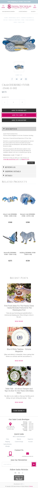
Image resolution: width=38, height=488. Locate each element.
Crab (22, 20)
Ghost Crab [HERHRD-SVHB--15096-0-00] (10, 215)
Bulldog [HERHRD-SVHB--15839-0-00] (28, 253)
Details (8, 175)
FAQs (7, 439)
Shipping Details (13, 171)
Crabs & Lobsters (14, 20)
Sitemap (31, 486)
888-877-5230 (25, 159)
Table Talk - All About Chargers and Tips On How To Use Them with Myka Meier (19, 390)
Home (6, 17)
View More (18, 411)
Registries (30, 439)
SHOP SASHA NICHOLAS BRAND (8, 11)
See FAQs (31, 163)
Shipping (7, 441)
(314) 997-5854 (10, 429)
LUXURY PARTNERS (23, 11)
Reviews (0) (10, 167)
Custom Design (19, 441)
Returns (19, 439)
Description (11, 129)
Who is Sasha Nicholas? (19, 436)
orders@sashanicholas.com (10, 159)
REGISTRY (33, 11)
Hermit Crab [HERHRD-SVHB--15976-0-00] (27, 215)
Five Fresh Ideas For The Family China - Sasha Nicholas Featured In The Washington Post (19, 308)
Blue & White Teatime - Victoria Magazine (19, 350)
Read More (19, 321)
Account (30, 441)
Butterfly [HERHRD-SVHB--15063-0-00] (10, 253)
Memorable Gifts (14, 17)
